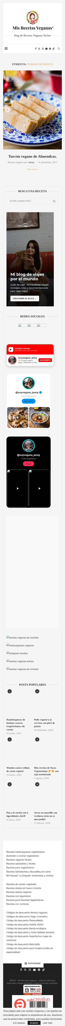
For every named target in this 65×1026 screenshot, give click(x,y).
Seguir (29, 464)
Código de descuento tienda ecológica (26, 928)
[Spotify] (50, 48)
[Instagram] (43, 48)
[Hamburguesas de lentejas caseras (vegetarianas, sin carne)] (18, 703)
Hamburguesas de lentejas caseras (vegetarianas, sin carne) (15, 724)
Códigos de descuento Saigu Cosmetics (26, 916)
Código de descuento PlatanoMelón (24, 920)
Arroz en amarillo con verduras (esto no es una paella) (45, 816)
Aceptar (34, 1022)
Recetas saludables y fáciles (20, 863)
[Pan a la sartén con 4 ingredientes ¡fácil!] (18, 796)
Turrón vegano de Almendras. (32, 156)
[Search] (58, 48)
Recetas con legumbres (18, 896)
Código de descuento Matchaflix (23, 944)
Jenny (31, 162)
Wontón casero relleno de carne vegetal (18, 769)
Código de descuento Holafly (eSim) (25, 924)
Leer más (31, 169)
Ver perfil (28, 401)
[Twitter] (39, 48)
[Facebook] (35, 48)
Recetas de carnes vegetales (21, 884)
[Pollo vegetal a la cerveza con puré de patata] (46, 703)
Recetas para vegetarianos (20, 867)
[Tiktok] (54, 48)
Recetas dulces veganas (19, 892)
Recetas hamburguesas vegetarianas (25, 851)
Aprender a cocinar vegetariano (22, 855)
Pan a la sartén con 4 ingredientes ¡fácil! (17, 814)
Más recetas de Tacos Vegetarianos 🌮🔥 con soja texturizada (46, 771)
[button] (7, 109)
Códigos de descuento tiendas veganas (26, 912)
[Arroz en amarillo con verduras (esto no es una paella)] (46, 796)
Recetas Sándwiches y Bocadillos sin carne (28, 871)
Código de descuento (17, 932)
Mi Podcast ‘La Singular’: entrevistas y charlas (29, 875)
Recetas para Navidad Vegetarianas (25, 900)
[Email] (46, 48)
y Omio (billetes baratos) (41, 932)
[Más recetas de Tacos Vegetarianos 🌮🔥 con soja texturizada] (46, 751)
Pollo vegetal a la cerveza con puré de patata (44, 723)
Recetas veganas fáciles (18, 859)
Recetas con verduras (17, 904)
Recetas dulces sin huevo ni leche (23, 888)
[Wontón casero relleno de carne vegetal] (18, 751)
